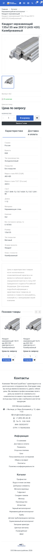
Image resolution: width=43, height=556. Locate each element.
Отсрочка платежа (21, 450)
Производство (21, 502)
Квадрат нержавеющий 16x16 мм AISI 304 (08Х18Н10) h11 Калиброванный (31, 343)
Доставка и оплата (21, 444)
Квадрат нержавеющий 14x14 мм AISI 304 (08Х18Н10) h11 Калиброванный (10, 343)
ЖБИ (21, 534)
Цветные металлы (21, 528)
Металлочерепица (21, 489)
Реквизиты (21, 447)
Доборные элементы (21, 486)
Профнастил (21, 479)
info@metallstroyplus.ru (23, 415)
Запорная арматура (21, 524)
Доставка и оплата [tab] (33, 133)
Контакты (21, 463)
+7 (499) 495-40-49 (23, 418)
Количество (6, 113)
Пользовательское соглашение (21, 457)
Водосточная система (21, 483)
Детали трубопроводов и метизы (21, 518)
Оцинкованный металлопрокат (21, 521)
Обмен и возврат (21, 460)
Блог (21, 454)
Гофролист (21, 492)
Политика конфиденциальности (21, 466)
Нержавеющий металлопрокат (21, 512)
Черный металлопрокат (21, 508)
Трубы (21, 515)
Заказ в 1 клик (21, 123)
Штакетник (21, 505)
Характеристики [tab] (14, 131)
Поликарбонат (21, 531)
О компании (21, 441)
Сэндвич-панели (21, 495)
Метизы (21, 499)
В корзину (25, 118)
